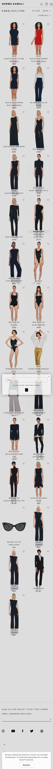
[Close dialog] (49, 376)
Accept (26, 765)
